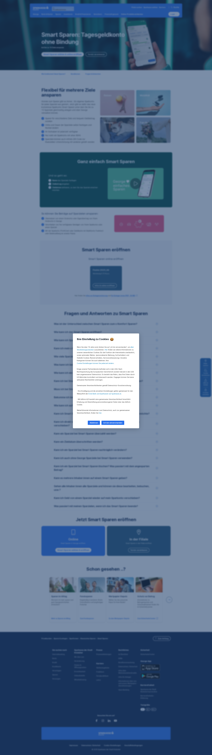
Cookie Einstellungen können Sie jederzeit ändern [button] (95, 363)
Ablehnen (94, 423)
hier (100, 413)
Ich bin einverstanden (112, 423)
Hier (106, 350)
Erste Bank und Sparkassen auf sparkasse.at (104, 394)
